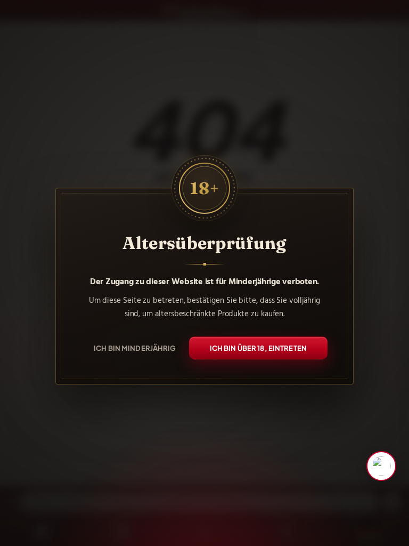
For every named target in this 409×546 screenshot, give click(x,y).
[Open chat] (381, 466)
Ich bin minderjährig (135, 347)
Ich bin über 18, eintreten (258, 347)
